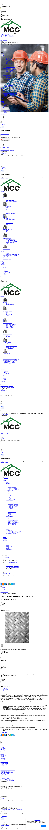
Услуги (2, 88)
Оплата (2, 101)
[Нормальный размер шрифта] (1, 3)
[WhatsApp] (10, 584)
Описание (5, 688)
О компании (5, 104)
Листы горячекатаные (10, 70)
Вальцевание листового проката (10, 93)
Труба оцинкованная (10, 81)
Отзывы (5, 107)
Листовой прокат (7, 68)
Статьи (4, 111)
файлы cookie (37, 820)
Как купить (5, 689)
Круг (7, 61)
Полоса (7, 65)
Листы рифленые (9, 72)
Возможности (4, 774)
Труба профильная (10, 84)
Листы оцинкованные (10, 71)
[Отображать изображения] (1, 12)
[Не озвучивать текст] (1, 18)
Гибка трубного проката (8, 94)
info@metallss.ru (4, 40)
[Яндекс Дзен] (3, 119)
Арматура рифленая (10, 58)
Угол (7, 78)
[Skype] (12, 584)
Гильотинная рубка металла (9, 95)
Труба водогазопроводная (11, 83)
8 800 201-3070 (5, 34)
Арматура (5, 55)
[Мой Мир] (5, 584)
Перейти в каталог (5, 134)
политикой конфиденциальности (34, 823)
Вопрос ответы (6, 110)
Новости (5, 112)
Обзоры (2, 775)
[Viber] (8, 584)
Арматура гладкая (9, 56)
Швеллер (8, 77)
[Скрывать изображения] (1, 14)
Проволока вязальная (10, 67)
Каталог (2, 53)
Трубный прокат (7, 79)
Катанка (7, 64)
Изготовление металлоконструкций (11, 91)
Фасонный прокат (7, 75)
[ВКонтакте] (1, 584)
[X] (6, 584)
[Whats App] (3, 117)
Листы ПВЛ (8, 73)
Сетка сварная (6, 86)
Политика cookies (18, 809)
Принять (43, 826)
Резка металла (6, 90)
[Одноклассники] (3, 584)
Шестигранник (9, 63)
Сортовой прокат (7, 60)
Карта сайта (3, 755)
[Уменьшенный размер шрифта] (1, 2)
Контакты (3, 114)
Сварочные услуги (7, 96)
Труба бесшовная (9, 85)
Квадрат (7, 62)
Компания (3, 102)
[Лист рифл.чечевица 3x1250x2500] (17, 643)
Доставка (3, 99)
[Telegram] (3, 116)
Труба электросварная (10, 80)
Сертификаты (6, 106)
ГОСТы (4, 105)
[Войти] (1, 123)
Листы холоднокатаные (11, 69)
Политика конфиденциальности (7, 809)
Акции (2, 98)
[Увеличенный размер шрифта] (2, 5)
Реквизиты (5, 108)
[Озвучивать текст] (1, 17)
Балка (7, 76)
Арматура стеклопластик (11, 59)
